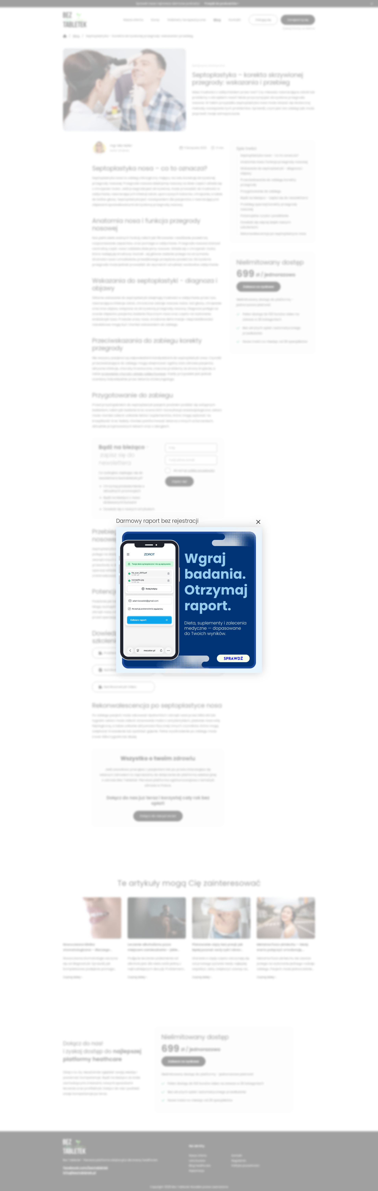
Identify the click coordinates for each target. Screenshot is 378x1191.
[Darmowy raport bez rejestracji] (189, 672)
